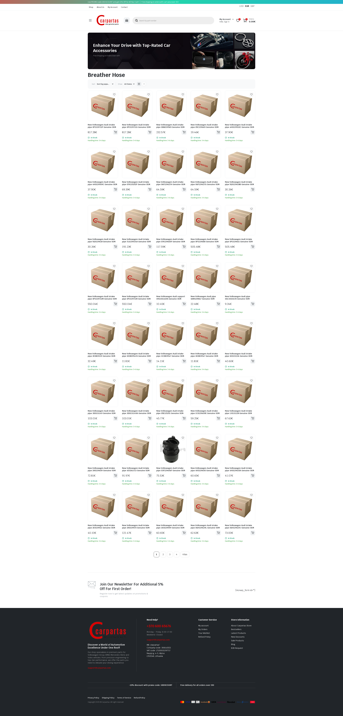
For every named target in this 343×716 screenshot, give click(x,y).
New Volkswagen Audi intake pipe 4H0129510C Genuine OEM (239, 126)
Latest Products (238, 633)
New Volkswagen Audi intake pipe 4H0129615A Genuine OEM (239, 469)
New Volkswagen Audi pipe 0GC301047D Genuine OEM (237, 297)
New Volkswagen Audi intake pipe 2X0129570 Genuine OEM (136, 526)
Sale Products (237, 640)
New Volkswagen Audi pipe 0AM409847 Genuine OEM (203, 297)
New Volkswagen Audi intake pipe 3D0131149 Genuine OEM (101, 412)
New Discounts (238, 637)
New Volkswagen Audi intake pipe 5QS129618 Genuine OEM (101, 240)
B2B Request (237, 648)
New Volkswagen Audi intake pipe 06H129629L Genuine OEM (205, 526)
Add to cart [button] (115, 132)
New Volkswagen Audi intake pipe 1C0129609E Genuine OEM (205, 412)
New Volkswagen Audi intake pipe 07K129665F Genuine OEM (170, 240)
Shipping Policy (108, 698)
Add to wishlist (114, 94)
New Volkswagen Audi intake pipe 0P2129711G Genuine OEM (136, 126)
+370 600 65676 (159, 626)
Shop (91, 7)
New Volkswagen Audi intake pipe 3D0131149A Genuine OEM (136, 412)
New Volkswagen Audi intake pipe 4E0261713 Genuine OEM (136, 469)
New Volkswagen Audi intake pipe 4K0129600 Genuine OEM (205, 469)
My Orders (202, 629)
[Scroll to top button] (337, 710)
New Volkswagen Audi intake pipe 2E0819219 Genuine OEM (101, 354)
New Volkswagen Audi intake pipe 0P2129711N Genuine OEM (136, 297)
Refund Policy (204, 637)
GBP (252, 6)
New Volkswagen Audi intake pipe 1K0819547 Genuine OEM (204, 354)
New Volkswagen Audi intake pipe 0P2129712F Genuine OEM (102, 126)
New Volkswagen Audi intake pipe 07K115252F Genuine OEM (136, 183)
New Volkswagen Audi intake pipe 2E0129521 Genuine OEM (101, 526)
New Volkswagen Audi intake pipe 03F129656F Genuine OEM (170, 469)
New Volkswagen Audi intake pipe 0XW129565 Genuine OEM (170, 126)
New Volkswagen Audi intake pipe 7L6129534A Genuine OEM (136, 240)
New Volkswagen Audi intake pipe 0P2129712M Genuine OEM (102, 297)
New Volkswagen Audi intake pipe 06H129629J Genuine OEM (239, 526)
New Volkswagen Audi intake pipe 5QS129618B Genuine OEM (239, 183)
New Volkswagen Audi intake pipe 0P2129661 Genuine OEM (239, 240)
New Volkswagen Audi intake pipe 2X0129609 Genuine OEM (102, 469)
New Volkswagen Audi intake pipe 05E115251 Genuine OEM (169, 412)
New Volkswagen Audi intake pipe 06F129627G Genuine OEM (205, 183)
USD (241, 6)
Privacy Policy (93, 698)
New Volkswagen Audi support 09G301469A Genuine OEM (170, 297)
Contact (124, 7)
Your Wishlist (204, 633)
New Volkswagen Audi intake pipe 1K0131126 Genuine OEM (238, 354)
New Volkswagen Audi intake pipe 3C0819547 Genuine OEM (170, 354)
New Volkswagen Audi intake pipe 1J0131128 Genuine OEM (238, 412)
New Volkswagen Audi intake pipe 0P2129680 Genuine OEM (205, 240)
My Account (113, 7)
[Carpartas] (108, 20)
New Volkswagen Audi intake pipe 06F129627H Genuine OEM (170, 183)
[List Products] (144, 84)
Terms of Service (124, 698)
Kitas (184, 554)
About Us (100, 7)
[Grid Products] (139, 84)
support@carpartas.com (99, 668)
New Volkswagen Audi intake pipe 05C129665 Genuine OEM (205, 126)
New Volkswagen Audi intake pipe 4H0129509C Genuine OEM (102, 183)
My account (203, 625)
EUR (247, 6)
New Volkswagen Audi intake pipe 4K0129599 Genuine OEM (170, 526)
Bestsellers (236, 629)
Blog (233, 644)
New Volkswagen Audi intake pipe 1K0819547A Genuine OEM (136, 354)
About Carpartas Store (241, 625)
